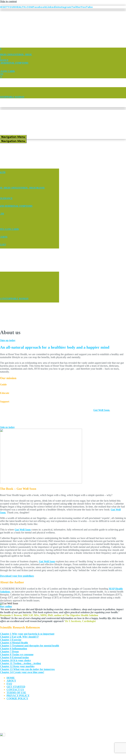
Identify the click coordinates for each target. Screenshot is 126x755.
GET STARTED (16, 686)
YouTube (87, 7)
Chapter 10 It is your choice (15, 660)
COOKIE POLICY (17, 698)
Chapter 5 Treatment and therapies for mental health (29, 645)
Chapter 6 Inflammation (13, 648)
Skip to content (8, 1)
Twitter (76, 7)
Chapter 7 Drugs (9, 651)
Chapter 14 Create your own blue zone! (22, 672)
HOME (11, 677)
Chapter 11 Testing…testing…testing (20, 663)
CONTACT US (15, 689)
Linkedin (52, 7)
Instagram (64, 7)
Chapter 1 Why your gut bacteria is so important (27, 633)
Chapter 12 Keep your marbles (17, 666)
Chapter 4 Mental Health (14, 642)
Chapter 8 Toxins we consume (16, 654)
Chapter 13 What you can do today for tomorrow (27, 669)
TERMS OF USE (16, 692)
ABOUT (11, 680)
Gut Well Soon (23, 529)
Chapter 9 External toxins (14, 657)
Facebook (39, 7)
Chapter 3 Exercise (10, 639)
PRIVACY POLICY (18, 695)
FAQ (9, 683)
